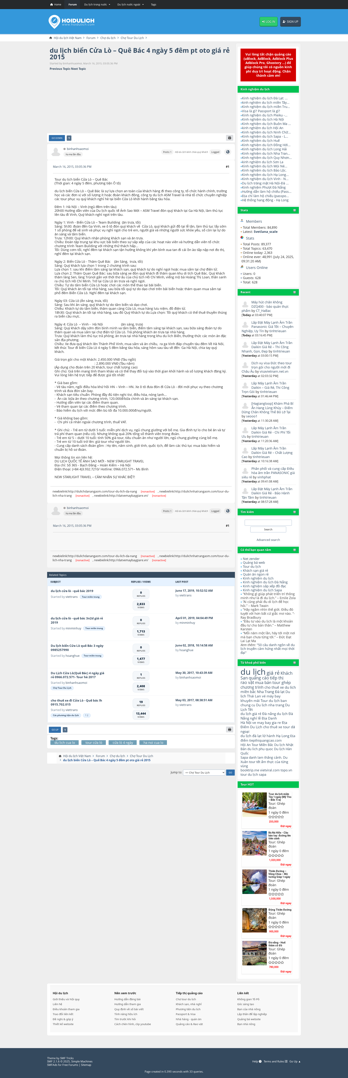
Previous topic (60, 69)
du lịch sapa (257, 774)
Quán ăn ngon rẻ (256, 574)
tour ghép (281, 682)
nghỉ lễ (255, 718)
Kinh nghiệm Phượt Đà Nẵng (264, 187)
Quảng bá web (254, 562)
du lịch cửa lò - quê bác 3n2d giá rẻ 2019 (77, 620)
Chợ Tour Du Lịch (62, 687)
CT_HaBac (263, 310)
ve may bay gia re (266, 722)
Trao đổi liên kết (63, 1014)
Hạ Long (282, 735)
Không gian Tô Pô (248, 999)
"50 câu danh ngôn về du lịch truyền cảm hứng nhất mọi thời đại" (268, 649)
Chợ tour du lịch (186, 999)
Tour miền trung (91, 596)
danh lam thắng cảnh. (265, 757)
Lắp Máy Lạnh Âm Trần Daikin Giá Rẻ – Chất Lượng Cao (267, 452)
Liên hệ (57, 1004)
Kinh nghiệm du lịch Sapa (262, 590)
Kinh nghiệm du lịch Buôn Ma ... (266, 123)
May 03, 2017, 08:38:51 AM (193, 700)
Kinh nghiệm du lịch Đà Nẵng (265, 582)
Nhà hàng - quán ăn (188, 1019)
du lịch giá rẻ (251, 713)
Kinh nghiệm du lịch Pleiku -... (264, 115)
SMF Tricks (67, 1058)
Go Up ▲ (295, 1061)
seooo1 (251, 416)
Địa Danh (269, 718)
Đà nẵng (269, 713)
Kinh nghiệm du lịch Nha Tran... (266, 153)
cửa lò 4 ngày (123, 742)
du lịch (253, 671)
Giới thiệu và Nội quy (66, 999)
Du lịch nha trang (270, 704)
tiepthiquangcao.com (265, 740)
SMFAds (52, 1065)
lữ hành (268, 735)
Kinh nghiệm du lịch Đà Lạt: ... (265, 98)
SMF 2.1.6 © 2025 (58, 1061)
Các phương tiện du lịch (66, 715)
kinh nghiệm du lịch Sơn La (262, 162)
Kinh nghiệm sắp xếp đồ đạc (264, 586)
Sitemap (86, 1065)
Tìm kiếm (247, 512)
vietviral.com (270, 770)
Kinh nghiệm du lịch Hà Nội (263, 119)
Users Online (257, 267)
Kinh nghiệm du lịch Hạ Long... (265, 174)
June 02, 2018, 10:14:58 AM (194, 645)
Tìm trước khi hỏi (125, 1019)
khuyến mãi (250, 700)
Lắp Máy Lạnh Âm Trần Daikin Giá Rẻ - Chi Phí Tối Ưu (266, 432)
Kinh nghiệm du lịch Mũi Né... (264, 166)
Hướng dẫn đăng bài (127, 999)
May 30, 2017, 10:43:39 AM (193, 673)
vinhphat (264, 477)
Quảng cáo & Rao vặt (189, 1024)
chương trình (252, 687)
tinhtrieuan (277, 331)
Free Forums (70, 1065)
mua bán (263, 682)
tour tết (254, 762)
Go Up (55, 729)
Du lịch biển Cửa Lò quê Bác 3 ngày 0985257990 (77, 648)
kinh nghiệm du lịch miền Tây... (265, 102)
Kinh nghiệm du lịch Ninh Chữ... (266, 132)
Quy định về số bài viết (129, 1009)
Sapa (244, 757)
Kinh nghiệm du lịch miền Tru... (266, 106)
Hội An (246, 744)
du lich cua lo (65, 742)
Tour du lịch (252, 566)
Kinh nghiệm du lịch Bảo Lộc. (264, 170)
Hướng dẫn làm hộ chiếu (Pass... (266, 191)
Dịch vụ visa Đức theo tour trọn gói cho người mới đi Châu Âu (267, 367)
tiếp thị (276, 678)
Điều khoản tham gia (66, 1009)
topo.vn (286, 770)
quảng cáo (259, 678)
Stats (244, 210)
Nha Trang (265, 691)
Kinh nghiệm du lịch (258, 578)
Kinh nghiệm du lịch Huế (261, 140)
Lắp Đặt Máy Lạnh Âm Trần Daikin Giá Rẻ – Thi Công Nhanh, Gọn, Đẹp (267, 347)
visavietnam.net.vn (274, 371)
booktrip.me (250, 770)
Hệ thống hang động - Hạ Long (265, 200)
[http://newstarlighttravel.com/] (227, 152)
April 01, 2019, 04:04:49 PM (194, 618)
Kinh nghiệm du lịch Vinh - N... (265, 179)
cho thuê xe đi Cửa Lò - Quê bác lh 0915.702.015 (76, 702)
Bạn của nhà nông (248, 1009)
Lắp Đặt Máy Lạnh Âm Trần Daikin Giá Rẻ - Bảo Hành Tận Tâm (267, 493)
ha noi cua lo (153, 742)
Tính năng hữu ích (125, 1014)
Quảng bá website (249, 1019)
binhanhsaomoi (78, 149)
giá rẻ (273, 672)
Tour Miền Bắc (262, 744)
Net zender (251, 558)
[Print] (229, 138)
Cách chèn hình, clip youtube (132, 1024)
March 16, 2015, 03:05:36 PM (72, 167)
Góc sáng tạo (245, 1004)
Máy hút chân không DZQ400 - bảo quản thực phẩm (265, 306)
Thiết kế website (63, 1024)
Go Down (57, 138)
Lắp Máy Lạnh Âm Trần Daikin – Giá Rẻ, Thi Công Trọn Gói (265, 387)
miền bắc (248, 691)
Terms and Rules (274, 1061)
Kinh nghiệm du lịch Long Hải (264, 149)
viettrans (72, 597)
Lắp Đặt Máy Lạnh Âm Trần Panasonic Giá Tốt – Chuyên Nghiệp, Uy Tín (267, 326)
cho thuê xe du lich (280, 687)
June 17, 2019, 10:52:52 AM (194, 591)
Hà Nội (246, 722)
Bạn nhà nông (246, 1024)
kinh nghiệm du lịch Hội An (262, 128)
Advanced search (268, 540)
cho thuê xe (272, 727)
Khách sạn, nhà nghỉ (189, 1004)
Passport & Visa (186, 1014)
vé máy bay (271, 696)
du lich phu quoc (260, 749)
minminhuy (73, 628)
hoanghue (73, 656)
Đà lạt (280, 691)
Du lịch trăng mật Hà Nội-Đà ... (265, 183)
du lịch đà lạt (251, 735)
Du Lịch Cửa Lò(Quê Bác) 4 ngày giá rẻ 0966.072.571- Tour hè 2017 (77, 675)
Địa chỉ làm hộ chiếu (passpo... (265, 196)
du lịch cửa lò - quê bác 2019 (72, 591)
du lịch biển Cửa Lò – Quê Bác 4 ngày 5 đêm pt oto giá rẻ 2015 (140, 53)
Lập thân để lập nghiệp (252, 1014)
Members (254, 221)
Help (255, 1061)
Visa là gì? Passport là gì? (261, 111)
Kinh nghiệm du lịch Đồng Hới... (266, 145)
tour (244, 774)
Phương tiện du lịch (188, 1009)
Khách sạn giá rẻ (255, 570)
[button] (96, 4)
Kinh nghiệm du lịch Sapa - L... (265, 136)
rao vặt (247, 682)
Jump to (176, 772)
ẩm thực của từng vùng (264, 764)
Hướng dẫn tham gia (127, 1004)
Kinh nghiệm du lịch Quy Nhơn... (267, 157)
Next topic (78, 69)
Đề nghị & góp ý (63, 1019)
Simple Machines (81, 1061)
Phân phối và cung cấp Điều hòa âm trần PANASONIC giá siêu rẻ (268, 472)
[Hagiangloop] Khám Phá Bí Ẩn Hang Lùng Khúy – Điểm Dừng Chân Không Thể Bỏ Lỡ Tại (267, 407)
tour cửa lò (94, 742)
